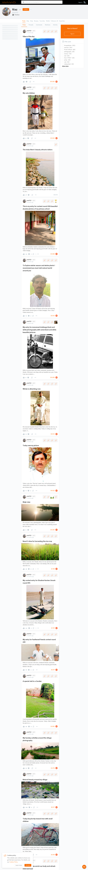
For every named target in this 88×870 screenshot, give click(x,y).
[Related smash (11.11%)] (56, 575)
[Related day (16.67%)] (52, 31)
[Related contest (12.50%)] (56, 201)
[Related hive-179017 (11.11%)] (44, 575)
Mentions (47, 25)
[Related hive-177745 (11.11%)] (44, 813)
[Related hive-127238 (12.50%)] (44, 88)
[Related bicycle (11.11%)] (52, 813)
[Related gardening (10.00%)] (48, 260)
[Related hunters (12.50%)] (52, 201)
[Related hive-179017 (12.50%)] (44, 201)
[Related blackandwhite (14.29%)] (52, 322)
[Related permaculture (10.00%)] (52, 260)
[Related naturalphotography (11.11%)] (52, 733)
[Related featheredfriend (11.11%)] (48, 634)
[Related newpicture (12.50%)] (52, 88)
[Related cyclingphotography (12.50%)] (52, 861)
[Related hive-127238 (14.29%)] (44, 384)
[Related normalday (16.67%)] (52, 440)
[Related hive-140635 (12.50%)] (44, 536)
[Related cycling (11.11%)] (48, 813)
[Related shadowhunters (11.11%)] (48, 575)
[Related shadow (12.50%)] (48, 201)
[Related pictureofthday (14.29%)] (48, 497)
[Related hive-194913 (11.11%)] (44, 733)
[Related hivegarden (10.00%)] (56, 260)
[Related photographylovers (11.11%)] (48, 733)
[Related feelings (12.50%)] (56, 88)
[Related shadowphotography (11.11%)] (52, 575)
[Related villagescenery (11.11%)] (56, 733)
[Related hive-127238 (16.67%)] (44, 31)
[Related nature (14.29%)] (52, 497)
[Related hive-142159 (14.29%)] (44, 322)
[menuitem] (80, 2)
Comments (39, 25)
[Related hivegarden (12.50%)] (48, 536)
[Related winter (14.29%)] (52, 384)
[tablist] (40, 25)
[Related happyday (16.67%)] (56, 440)
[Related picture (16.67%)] (48, 31)
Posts (24, 25)
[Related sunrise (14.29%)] (56, 497)
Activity (55, 25)
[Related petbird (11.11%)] (56, 634)
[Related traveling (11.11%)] (56, 813)
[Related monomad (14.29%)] (48, 322)
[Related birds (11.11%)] (52, 634)
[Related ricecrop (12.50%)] (56, 536)
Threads (30, 25)
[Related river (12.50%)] (56, 861)
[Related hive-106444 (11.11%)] (44, 634)
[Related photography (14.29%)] (56, 322)
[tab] (24, 25)
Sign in (72, 34)
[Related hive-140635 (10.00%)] (44, 260)
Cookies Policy (13, 862)
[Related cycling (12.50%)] (48, 861)
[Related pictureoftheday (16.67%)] (48, 440)
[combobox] (41, 1)
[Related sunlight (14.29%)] (56, 384)
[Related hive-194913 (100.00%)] (56, 144)
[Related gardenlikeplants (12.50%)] (52, 536)
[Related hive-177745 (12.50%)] (44, 861)
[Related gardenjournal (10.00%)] (48, 676)
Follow (26, 9)
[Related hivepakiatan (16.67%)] (56, 31)
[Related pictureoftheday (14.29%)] (48, 384)
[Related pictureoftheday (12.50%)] (48, 88)
